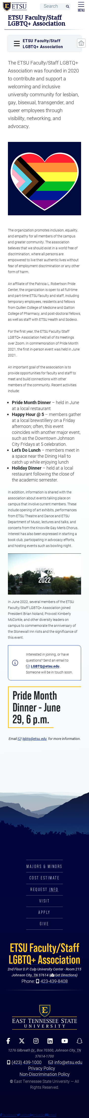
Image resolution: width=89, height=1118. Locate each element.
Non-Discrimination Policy (45, 1074)
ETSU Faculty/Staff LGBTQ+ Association (44, 953)
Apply (44, 912)
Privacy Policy (41, 1068)
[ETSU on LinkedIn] (48, 1042)
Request (44, 889)
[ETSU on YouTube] (62, 1042)
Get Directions (65, 975)
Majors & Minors (44, 866)
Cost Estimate (44, 877)
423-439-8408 (54, 981)
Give (44, 923)
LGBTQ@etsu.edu (45, 666)
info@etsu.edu (68, 1062)
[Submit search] (67, 6)
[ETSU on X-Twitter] (20, 1042)
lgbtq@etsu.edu (34, 738)
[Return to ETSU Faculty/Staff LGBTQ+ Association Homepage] (81, 43)
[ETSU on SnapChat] (77, 1042)
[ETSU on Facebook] (6, 1042)
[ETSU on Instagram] (34, 1042)
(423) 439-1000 (27, 1062)
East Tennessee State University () (14, 7)
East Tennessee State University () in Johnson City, (44, 1017)
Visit (44, 900)
